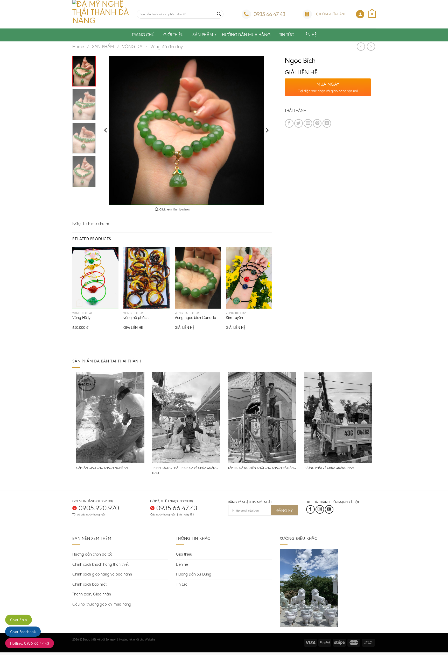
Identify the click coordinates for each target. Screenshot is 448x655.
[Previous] (72, 293)
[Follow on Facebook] (310, 509)
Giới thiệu (184, 554)
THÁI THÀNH (295, 110)
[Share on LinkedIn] (327, 123)
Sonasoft (111, 639)
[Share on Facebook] (289, 123)
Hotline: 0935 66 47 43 (29, 643)
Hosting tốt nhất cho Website (137, 639)
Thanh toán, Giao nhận (91, 594)
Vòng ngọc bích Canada (195, 318)
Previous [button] (106, 130)
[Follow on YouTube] (329, 509)
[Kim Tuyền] (249, 278)
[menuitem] (143, 34)
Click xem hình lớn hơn (174, 209)
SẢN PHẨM (103, 46)
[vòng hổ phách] (146, 278)
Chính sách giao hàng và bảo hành (102, 574)
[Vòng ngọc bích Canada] (198, 278)
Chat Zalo (18, 619)
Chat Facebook (23, 631)
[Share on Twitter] (298, 123)
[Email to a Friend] (308, 123)
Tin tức (181, 584)
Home (78, 46)
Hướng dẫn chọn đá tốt (92, 554)
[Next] (272, 293)
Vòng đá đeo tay (166, 46)
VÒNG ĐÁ (132, 46)
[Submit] (218, 14)
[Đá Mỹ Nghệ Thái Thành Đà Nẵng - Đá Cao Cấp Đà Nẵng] (100, 14)
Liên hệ (182, 564)
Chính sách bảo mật (89, 584)
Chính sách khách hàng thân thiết (100, 564)
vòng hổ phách (136, 318)
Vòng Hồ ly (81, 318)
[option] (186, 130)
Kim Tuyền (234, 318)
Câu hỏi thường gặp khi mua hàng (101, 604)
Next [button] (267, 130)
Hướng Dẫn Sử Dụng (193, 574)
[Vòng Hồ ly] (95, 278)
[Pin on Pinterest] (317, 123)
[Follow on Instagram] (320, 509)
